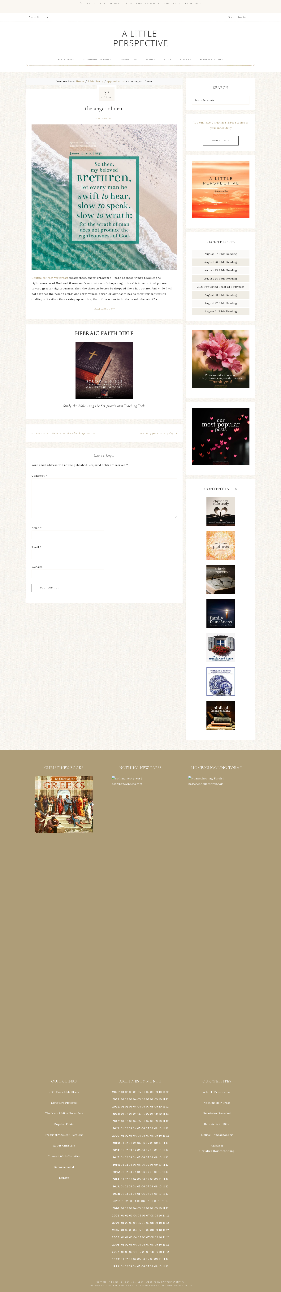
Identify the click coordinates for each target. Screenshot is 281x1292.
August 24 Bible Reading (220, 278)
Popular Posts (64, 1124)
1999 (115, 1259)
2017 (116, 1157)
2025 (115, 1099)
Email (36, 547)
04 (135, 1092)
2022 (115, 1121)
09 (156, 1099)
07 (147, 1092)
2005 (115, 1244)
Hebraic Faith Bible (217, 1124)
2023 (115, 1114)
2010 (115, 1208)
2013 (116, 1186)
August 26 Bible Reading (220, 262)
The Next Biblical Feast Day (64, 1113)
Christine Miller (132, 1282)
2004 (115, 1252)
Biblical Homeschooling (217, 1135)
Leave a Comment (104, 309)
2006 (115, 1237)
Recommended (64, 1167)
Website (37, 567)
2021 (116, 1128)
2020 (115, 1135)
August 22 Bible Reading (221, 303)
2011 (116, 1201)
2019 (115, 1143)
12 (167, 1099)
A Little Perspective (140, 38)
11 (164, 1099)
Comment (39, 475)
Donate (64, 1177)
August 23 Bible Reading (221, 295)
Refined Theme (123, 1285)
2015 (116, 1172)
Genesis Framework (151, 1285)
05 (139, 1092)
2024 (115, 1106)
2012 (116, 1193)
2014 (115, 1179)
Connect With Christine (64, 1156)
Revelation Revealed (217, 1113)
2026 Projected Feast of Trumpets (220, 286)
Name (36, 528)
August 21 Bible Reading (221, 311)
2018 (116, 1150)
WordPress (174, 1285)
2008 (115, 1223)
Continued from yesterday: (50, 278)
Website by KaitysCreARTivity (165, 1282)
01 (122, 1092)
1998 (116, 1266)
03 (130, 1092)
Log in (188, 1285)
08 (152, 1092)
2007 (115, 1230)
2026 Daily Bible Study (64, 1092)
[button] (64, 804)
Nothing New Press (217, 1102)
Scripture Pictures (64, 1102)
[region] (64, 804)
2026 (115, 1092)
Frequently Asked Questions (64, 1135)
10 (160, 1099)
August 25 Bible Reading (220, 270)
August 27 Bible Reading (221, 254)
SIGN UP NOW (221, 140)
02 (126, 1092)
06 (143, 1092)
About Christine (64, 1145)
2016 (115, 1164)
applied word (103, 118)
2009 (115, 1215)
